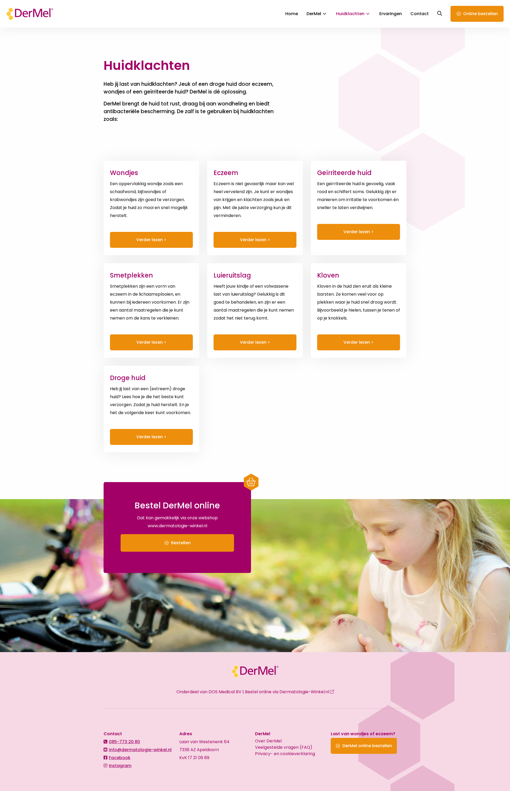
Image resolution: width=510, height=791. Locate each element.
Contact (419, 14)
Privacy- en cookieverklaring (285, 754)
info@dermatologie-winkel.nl (140, 750)
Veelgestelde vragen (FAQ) (283, 747)
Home (291, 14)
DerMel (30, 13)
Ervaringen (390, 14)
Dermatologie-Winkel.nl (304, 692)
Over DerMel (268, 741)
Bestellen (180, 543)
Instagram (120, 766)
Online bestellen (480, 14)
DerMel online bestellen (367, 746)
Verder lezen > (151, 240)
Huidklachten (350, 14)
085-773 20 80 (124, 742)
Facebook (119, 758)
